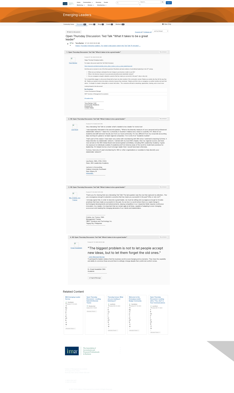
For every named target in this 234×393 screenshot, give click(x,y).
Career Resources (105, 377)
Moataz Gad (92, 306)
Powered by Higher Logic (143, 389)
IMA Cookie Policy (140, 369)
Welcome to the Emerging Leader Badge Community (135, 299)
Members (120, 24)
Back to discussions (74, 32)
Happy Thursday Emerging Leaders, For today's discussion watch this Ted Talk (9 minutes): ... (107, 46)
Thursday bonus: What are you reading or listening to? (115, 299)
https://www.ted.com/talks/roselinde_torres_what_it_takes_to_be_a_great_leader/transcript (108, 66)
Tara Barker (73, 63)
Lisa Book (74, 130)
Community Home (68, 24)
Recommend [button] (163, 52)
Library (92, 24)
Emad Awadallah (76, 248)
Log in (169, 2)
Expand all (138, 32)
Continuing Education (106, 374)
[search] (118, 2)
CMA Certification (105, 371)
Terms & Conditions (141, 371)
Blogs (100, 24)
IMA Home (103, 369)
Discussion (81, 24)
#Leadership (89, 98)
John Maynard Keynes (97, 257)
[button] (88, 2)
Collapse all (148, 32)
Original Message (95, 278)
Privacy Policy (139, 374)
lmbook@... (90, 173)
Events (109, 24)
